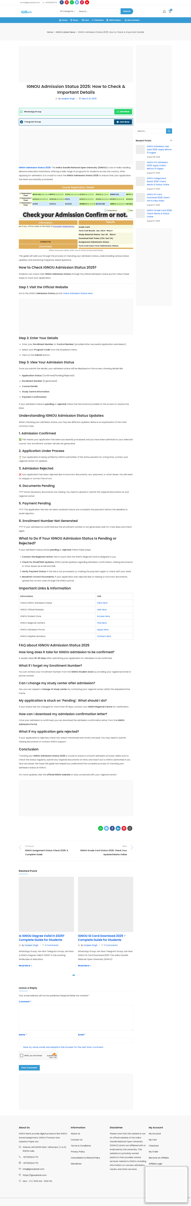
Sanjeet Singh (68, 98)
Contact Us (76, 1139)
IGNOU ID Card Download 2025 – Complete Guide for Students (102, 938)
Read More (25, 965)
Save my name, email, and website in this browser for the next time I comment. (63, 1047)
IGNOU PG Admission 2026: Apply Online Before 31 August (157, 165)
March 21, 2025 (89, 98)
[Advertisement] (77, 65)
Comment (25, 1001)
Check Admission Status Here (78, 293)
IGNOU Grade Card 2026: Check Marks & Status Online (159, 213)
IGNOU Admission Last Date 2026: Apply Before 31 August (159, 149)
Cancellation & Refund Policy (85, 1157)
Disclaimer (76, 1163)
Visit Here (102, 609)
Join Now (124, 111)
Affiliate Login (155, 1163)
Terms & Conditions (81, 1145)
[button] (73, 975)
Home (50, 32)
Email (81, 1034)
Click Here (102, 602)
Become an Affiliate (159, 1157)
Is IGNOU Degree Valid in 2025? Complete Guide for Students (41, 938)
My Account (155, 1133)
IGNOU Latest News (65, 32)
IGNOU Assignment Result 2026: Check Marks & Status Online (158, 181)
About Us (75, 1133)
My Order (153, 1151)
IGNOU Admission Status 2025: (35, 167)
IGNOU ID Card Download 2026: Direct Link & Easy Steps (158, 197)
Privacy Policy (78, 1151)
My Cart (153, 1139)
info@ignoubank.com (33, 1169)
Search (127, 11)
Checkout (154, 1145)
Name (23, 1034)
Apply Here (102, 629)
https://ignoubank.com (35, 1175)
